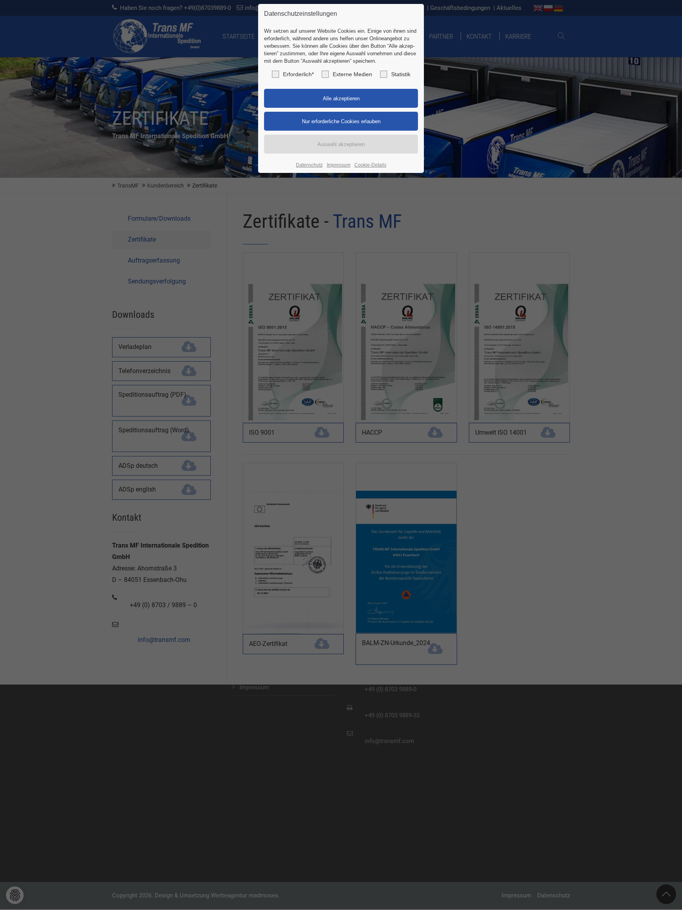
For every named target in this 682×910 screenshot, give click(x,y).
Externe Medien (352, 74)
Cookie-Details (370, 165)
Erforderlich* (298, 74)
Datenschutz (309, 165)
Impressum (338, 165)
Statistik (400, 74)
